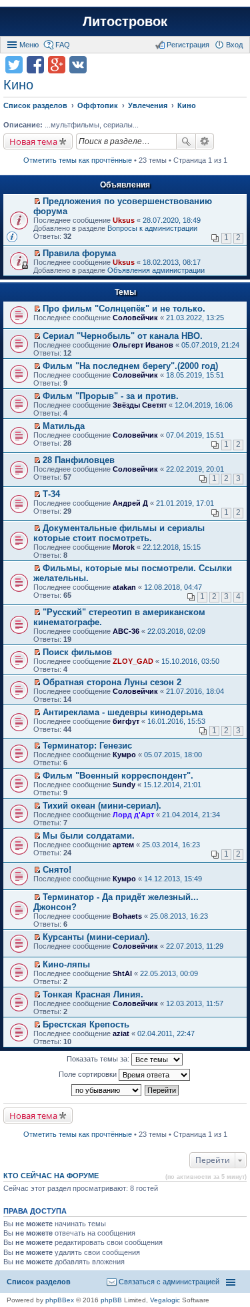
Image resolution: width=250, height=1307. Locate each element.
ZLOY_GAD (133, 661)
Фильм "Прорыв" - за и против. (111, 396)
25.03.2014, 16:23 (171, 845)
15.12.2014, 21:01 (172, 785)
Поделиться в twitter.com (14, 64)
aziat (121, 1033)
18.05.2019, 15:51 (195, 375)
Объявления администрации (156, 270)
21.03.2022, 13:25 (195, 318)
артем (123, 845)
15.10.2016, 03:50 (190, 661)
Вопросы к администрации (152, 228)
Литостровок (125, 21)
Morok (124, 547)
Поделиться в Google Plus (56, 64)
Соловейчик (135, 318)
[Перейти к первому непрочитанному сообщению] (37, 201)
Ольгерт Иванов (143, 345)
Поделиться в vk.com (78, 64)
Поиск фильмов (77, 652)
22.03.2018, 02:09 (176, 631)
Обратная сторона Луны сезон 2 (112, 682)
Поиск (186, 141)
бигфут (126, 721)
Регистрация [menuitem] (188, 45)
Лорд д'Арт (133, 815)
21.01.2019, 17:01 (185, 503)
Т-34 (51, 494)
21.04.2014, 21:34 (191, 815)
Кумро (124, 755)
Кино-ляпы (66, 964)
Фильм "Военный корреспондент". (118, 776)
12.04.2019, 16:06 (204, 405)
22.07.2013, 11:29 (194, 946)
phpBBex (59, 1300)
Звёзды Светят (140, 405)
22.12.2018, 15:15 (172, 547)
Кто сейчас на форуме (51, 1176)
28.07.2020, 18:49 (172, 220)
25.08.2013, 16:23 (179, 916)
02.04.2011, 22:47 (166, 1033)
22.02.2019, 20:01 (195, 469)
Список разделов (39, 1282)
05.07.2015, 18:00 (173, 755)
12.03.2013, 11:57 (194, 1003)
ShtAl (122, 973)
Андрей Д (130, 503)
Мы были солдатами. (89, 836)
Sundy (124, 785)
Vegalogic (165, 1300)
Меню (29, 45)
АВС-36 (126, 631)
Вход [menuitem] (234, 45)
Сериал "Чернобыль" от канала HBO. (123, 336)
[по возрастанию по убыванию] (107, 1090)
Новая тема (33, 141)
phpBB (111, 1300)
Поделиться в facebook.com (35, 64)
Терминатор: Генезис (87, 746)
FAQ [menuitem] (62, 45)
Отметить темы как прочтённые (77, 160)
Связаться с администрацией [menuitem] (169, 1282)
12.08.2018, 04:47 (173, 587)
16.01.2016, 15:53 (176, 721)
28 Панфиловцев (79, 460)
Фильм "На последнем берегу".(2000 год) (130, 366)
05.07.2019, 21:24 (210, 345)
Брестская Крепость (86, 1024)
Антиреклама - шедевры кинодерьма (123, 712)
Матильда (64, 426)
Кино (18, 84)
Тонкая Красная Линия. (93, 994)
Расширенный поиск (205, 141)
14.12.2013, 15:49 (173, 879)
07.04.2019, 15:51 (195, 435)
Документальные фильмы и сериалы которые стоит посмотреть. (119, 533)
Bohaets (127, 916)
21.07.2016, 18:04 (195, 691)
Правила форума (79, 253)
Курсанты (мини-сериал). (96, 937)
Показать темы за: (99, 1059)
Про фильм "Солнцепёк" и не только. (124, 309)
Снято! (57, 870)
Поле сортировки (89, 1074)
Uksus (124, 220)
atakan (124, 587)
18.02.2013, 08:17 (172, 262)
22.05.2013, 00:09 (169, 973)
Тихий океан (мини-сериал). (102, 806)
